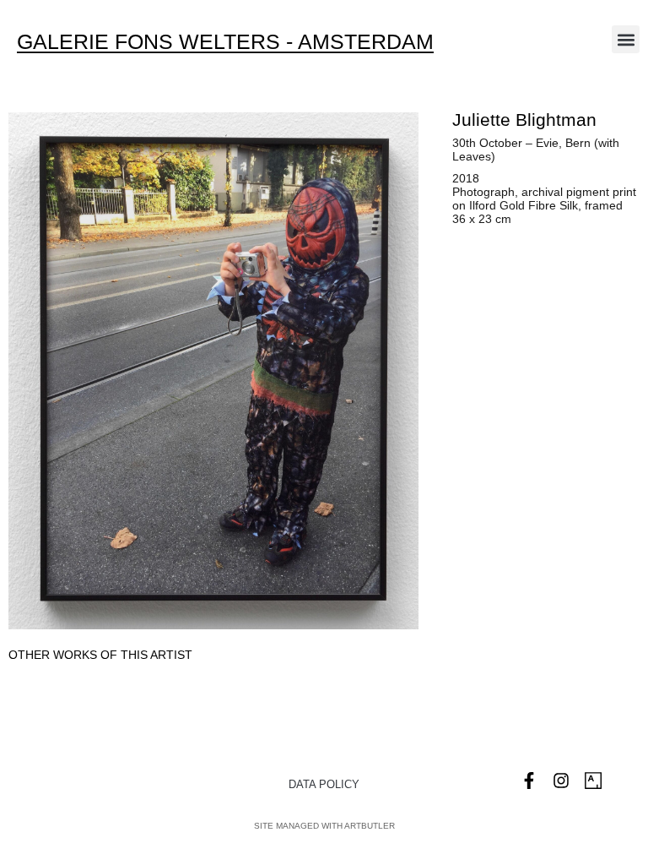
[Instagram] (561, 780)
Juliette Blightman (524, 119)
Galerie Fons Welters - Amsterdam (225, 41)
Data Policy (324, 784)
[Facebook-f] (529, 780)
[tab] (100, 655)
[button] (626, 39)
